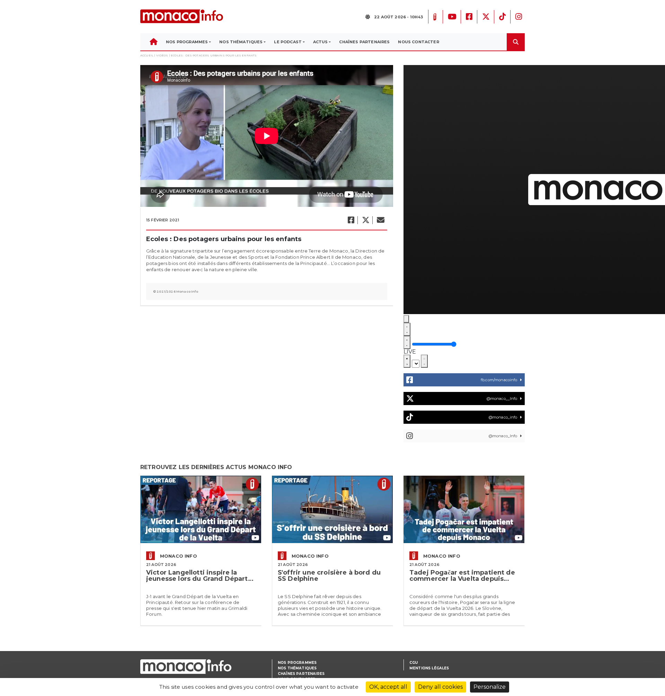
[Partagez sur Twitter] (365, 220)
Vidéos (162, 55)
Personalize (489, 687)
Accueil (146, 55)
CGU (413, 662)
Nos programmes (297, 662)
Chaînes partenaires (301, 673)
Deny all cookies (440, 687)
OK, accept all (388, 687)
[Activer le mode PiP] (407, 361)
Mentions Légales (429, 668)
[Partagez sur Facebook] (351, 220)
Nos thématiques (297, 668)
